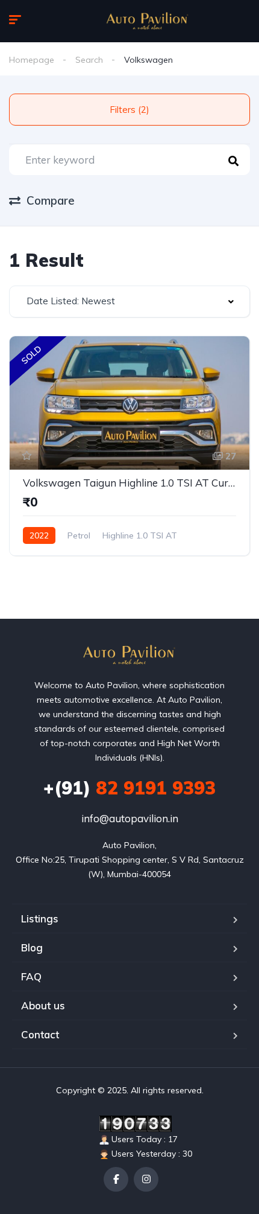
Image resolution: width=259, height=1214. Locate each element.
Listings (39, 918)
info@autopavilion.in (129, 818)
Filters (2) (129, 109)
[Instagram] (146, 1179)
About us (43, 1005)
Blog (32, 947)
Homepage (31, 59)
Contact (40, 1034)
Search (89, 59)
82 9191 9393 (129, 787)
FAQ (31, 976)
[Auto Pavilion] (147, 21)
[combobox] (129, 302)
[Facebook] (116, 1179)
